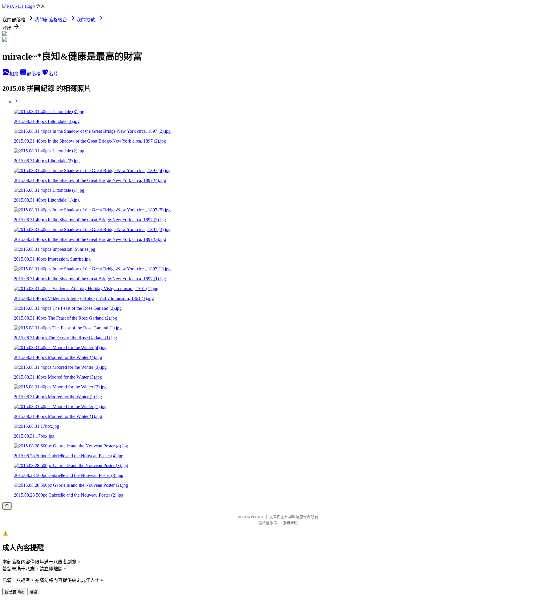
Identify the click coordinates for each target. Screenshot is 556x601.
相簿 (14, 73)
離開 (33, 592)
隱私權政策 (267, 523)
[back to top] (7, 506)
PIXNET (257, 517)
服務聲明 (290, 523)
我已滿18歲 (14, 592)
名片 (53, 73)
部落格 (34, 73)
